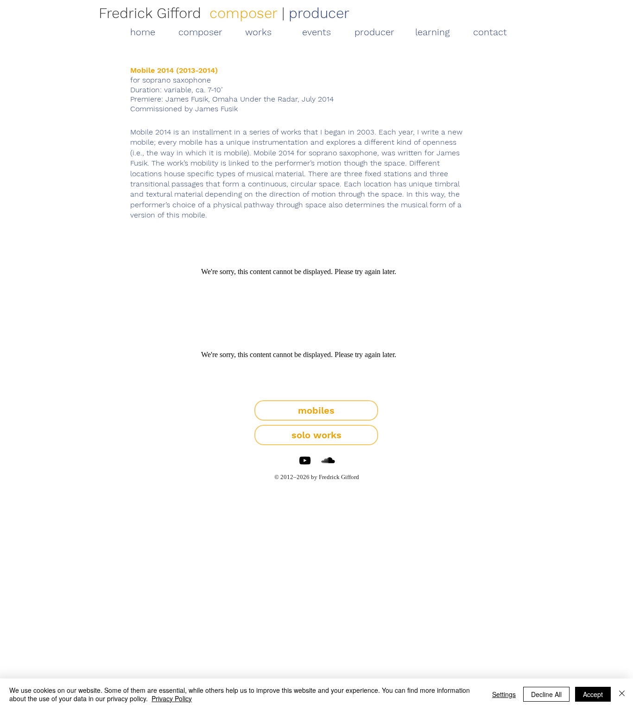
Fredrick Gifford (150, 13)
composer (243, 13)
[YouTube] (305, 460)
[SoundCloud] (328, 460)
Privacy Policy (172, 698)
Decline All (546, 694)
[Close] (621, 694)
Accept (593, 694)
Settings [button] (504, 694)
